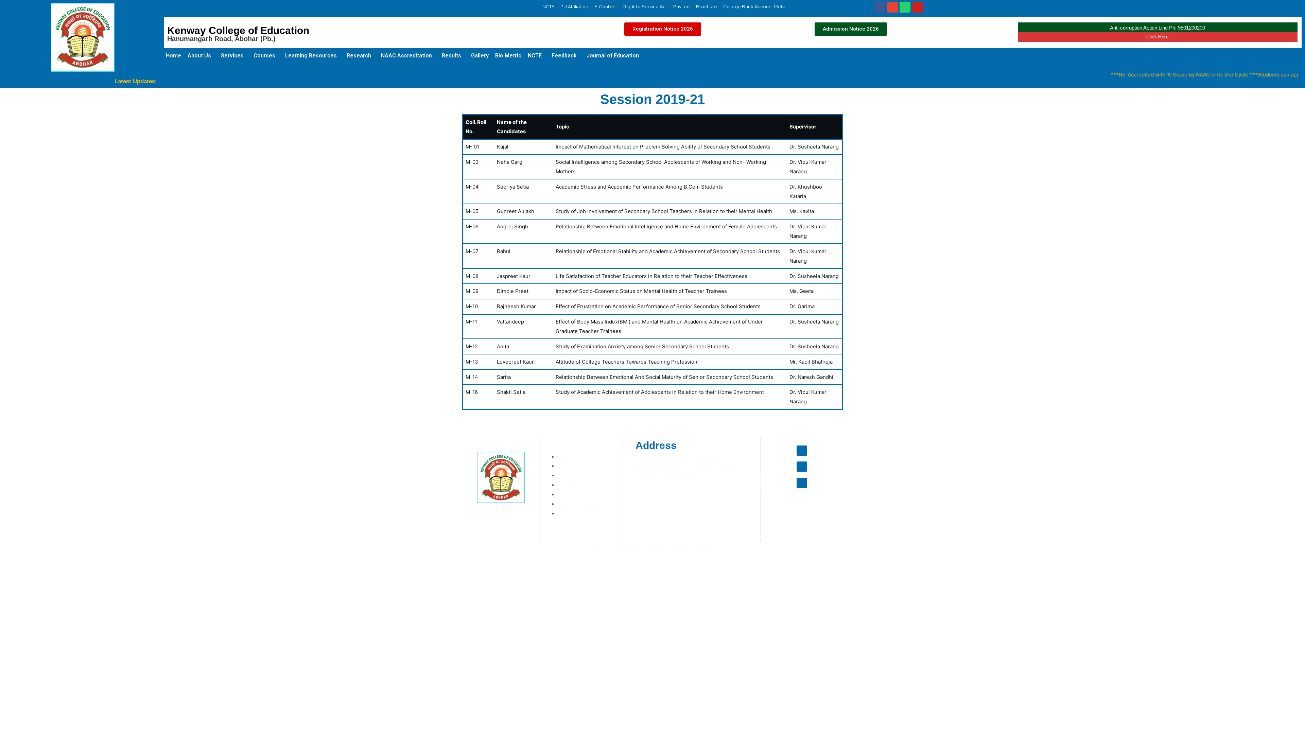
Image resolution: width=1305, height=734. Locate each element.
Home (173, 55)
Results (451, 55)
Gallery (480, 55)
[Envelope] (892, 7)
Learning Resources (311, 55)
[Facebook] (879, 7)
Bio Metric (508, 55)
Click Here (1157, 37)
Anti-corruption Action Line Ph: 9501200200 (1157, 28)
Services (232, 55)
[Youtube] (917, 7)
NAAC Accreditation (406, 55)
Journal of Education (613, 55)
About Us (199, 55)
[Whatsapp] (905, 7)
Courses (264, 55)
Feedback (564, 55)
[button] (662, 29)
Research (359, 55)
